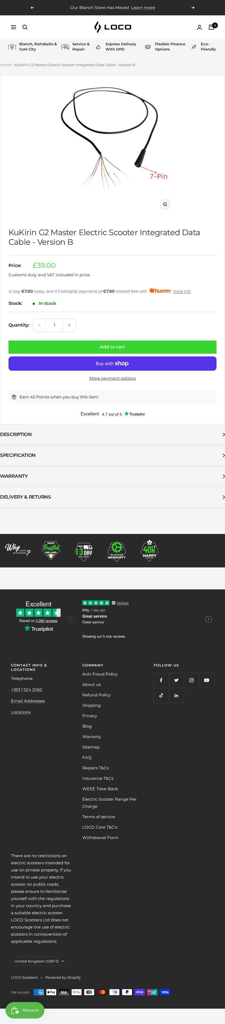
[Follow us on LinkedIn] (176, 695)
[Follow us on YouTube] (206, 680)
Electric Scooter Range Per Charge (109, 803)
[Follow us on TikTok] (161, 695)
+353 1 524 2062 (26, 689)
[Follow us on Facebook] (161, 680)
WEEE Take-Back (100, 788)
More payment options (112, 378)
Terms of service (98, 816)
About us (91, 684)
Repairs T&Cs (95, 767)
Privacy (89, 715)
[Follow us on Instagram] (191, 680)
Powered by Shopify (63, 977)
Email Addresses (28, 701)
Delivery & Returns (25, 497)
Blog (87, 726)
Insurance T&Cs (97, 778)
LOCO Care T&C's (99, 827)
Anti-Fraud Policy (100, 674)
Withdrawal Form (100, 837)
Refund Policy (96, 694)
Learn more (143, 7)
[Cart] (211, 27)
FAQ (87, 757)
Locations (20, 712)
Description (16, 434)
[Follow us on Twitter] (176, 680)
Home (5, 65)
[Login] (199, 27)
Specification (18, 455)
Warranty (14, 476)
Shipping (91, 705)
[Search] (24, 27)
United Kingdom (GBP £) (37, 961)
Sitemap (91, 747)
